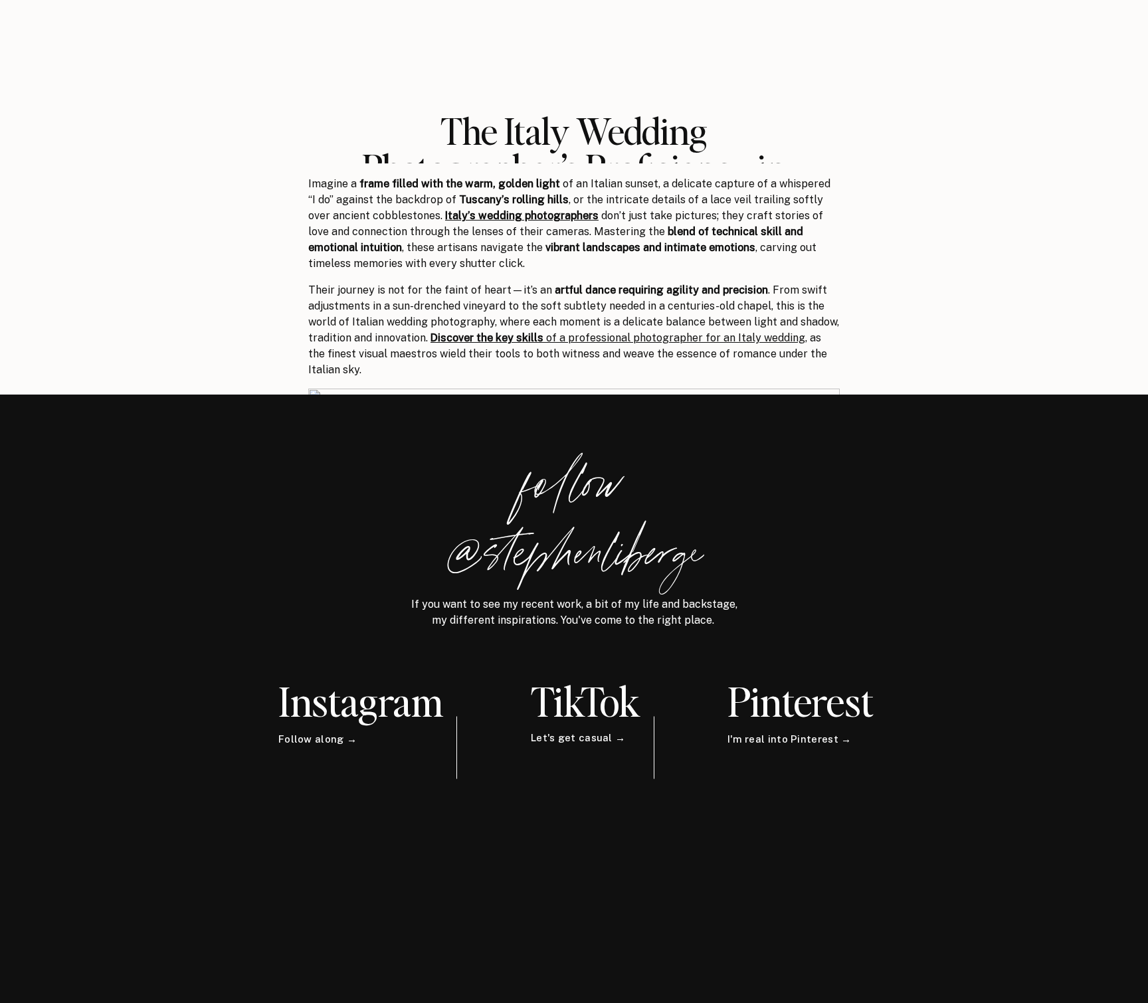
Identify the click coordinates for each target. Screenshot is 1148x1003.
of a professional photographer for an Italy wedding (617, 337)
